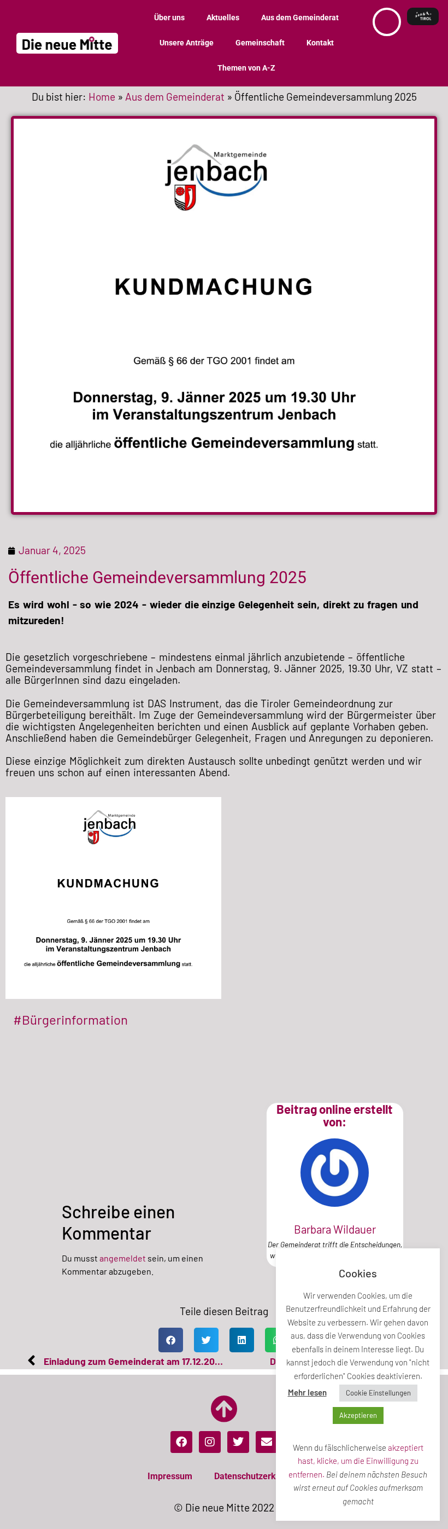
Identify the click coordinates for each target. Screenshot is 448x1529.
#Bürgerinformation (70, 1019)
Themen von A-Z (246, 68)
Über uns (169, 17)
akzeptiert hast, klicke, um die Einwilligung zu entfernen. (355, 1461)
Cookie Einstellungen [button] (378, 1392)
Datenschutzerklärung (257, 1476)
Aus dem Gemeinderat (300, 17)
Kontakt (320, 43)
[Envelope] (267, 1442)
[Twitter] (238, 1442)
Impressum (170, 1476)
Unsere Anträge (187, 43)
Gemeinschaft (260, 43)
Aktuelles (223, 17)
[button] (170, 1340)
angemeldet (122, 1258)
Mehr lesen (307, 1392)
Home (102, 96)
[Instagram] (210, 1442)
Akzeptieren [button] (358, 1415)
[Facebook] (181, 1442)
